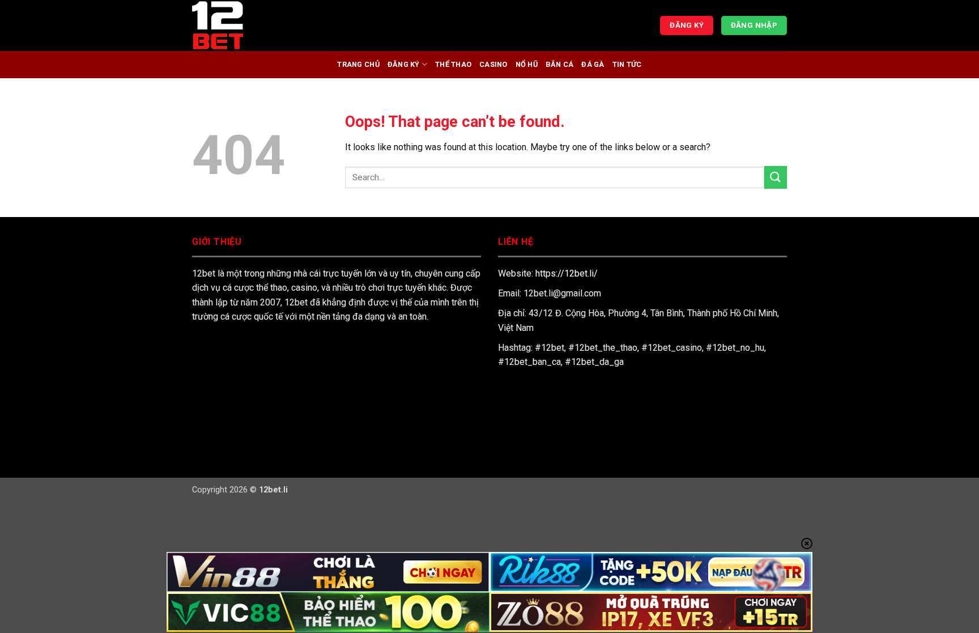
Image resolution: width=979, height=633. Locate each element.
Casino (493, 64)
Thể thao (453, 64)
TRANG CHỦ (358, 64)
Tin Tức (627, 64)
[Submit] (775, 177)
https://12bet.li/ (566, 273)
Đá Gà (592, 64)
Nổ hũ (527, 64)
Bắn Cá (560, 64)
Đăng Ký (404, 64)
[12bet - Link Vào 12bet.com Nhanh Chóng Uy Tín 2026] (248, 25)
